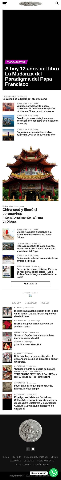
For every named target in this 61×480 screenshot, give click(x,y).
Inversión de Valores (36, 457)
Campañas (15, 461)
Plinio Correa (23, 465)
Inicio (6, 457)
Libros (54, 457)
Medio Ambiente (45, 461)
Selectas (29, 461)
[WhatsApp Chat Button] (53, 472)
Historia (16, 457)
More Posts (30, 284)
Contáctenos (41, 465)
